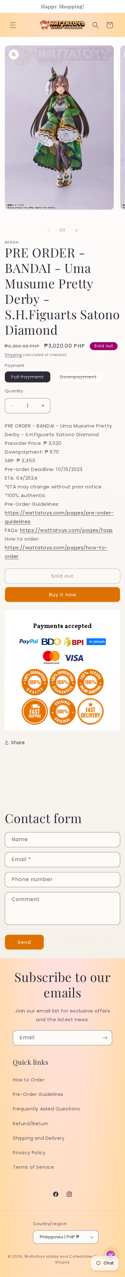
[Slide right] (77, 230)
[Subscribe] (105, 1037)
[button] (13, 25)
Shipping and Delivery (39, 1138)
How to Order (29, 1080)
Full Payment (30, 377)
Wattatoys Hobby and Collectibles (58, 1256)
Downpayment (81, 377)
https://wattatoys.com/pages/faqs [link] (66, 530)
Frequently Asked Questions (46, 1109)
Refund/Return (30, 1123)
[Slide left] (48, 230)
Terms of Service (33, 1167)
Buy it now (62, 594)
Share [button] (18, 742)
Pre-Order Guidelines (38, 1094)
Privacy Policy (29, 1152)
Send (24, 942)
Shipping (13, 354)
